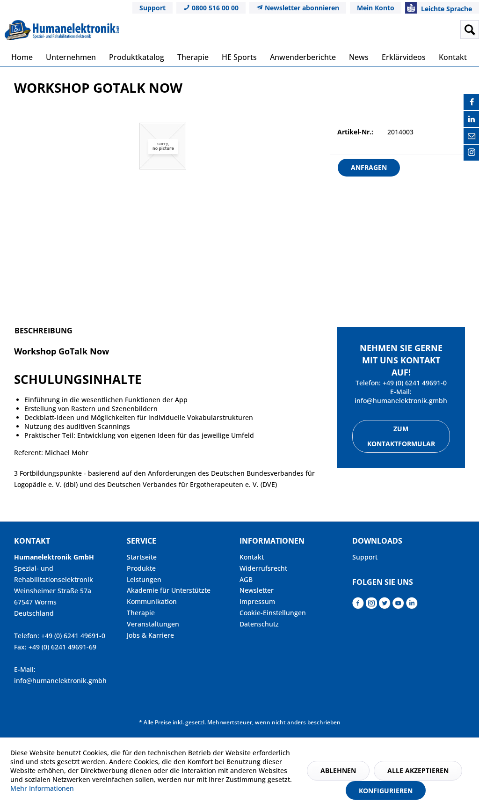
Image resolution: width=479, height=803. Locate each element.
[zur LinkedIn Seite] (412, 605)
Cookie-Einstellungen (273, 612)
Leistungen (144, 579)
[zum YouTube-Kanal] (398, 605)
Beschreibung (44, 330)
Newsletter (257, 590)
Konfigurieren (386, 790)
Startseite (142, 557)
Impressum (257, 601)
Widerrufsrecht (263, 568)
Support (152, 7)
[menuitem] (412, 29)
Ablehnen (338, 770)
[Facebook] (471, 102)
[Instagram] (471, 152)
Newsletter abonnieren (301, 7)
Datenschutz (259, 623)
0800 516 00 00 (214, 7)
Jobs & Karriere (150, 635)
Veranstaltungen (153, 623)
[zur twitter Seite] (385, 605)
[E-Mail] (471, 135)
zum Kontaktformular (401, 436)
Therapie (141, 612)
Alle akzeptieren (418, 770)
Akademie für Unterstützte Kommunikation (168, 596)
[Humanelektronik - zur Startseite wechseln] (62, 32)
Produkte (141, 568)
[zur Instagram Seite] (371, 605)
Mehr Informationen (42, 788)
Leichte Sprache (445, 8)
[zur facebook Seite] (358, 605)
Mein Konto (375, 7)
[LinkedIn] (471, 118)
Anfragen (369, 167)
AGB (246, 579)
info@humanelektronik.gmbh (401, 400)
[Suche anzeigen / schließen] (469, 29)
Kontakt (252, 557)
